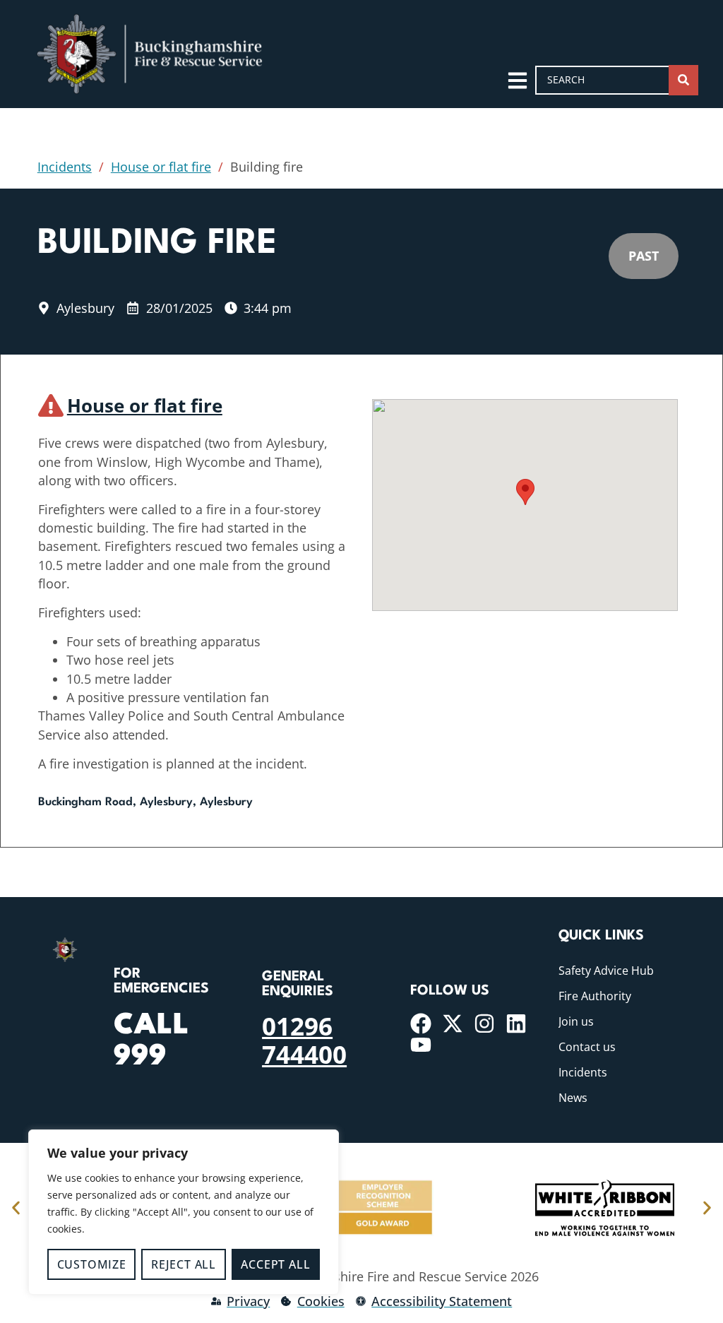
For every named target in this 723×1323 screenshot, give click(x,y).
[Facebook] (420, 1023)
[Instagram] (484, 1023)
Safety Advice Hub (606, 970)
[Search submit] (683, 80)
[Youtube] (420, 1044)
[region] (183, 1212)
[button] (525, 492)
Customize (91, 1264)
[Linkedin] (516, 1023)
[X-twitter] (452, 1023)
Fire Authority (594, 996)
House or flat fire (161, 166)
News (572, 1097)
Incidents (64, 166)
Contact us (587, 1047)
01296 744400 (304, 1040)
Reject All (183, 1264)
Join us (576, 1021)
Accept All (275, 1264)
